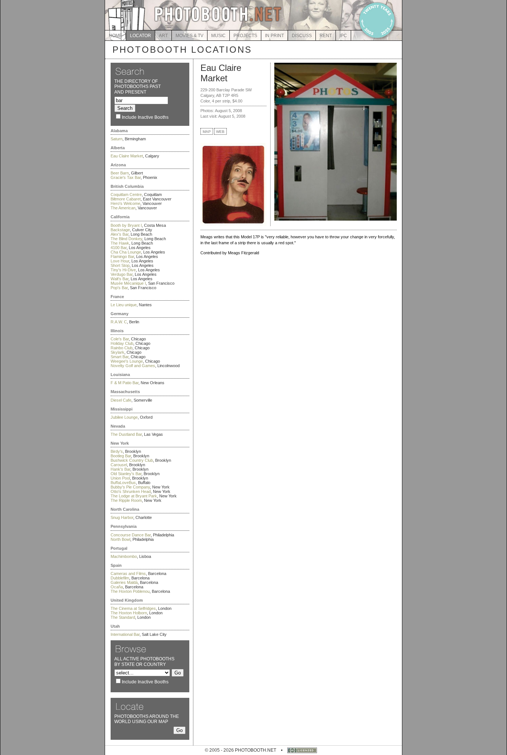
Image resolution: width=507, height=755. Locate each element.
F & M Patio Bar (124, 382)
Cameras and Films (128, 573)
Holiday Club (122, 343)
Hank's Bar (120, 469)
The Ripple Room (126, 500)
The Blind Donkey (126, 238)
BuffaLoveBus (123, 482)
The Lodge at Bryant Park (134, 496)
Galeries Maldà (124, 582)
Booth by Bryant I (126, 225)
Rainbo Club (122, 348)
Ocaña (117, 587)
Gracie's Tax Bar (126, 177)
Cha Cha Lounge (126, 252)
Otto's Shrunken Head (131, 491)
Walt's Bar (119, 279)
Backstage (120, 230)
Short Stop (120, 265)
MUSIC (218, 35)
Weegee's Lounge (127, 361)
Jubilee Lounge (124, 417)
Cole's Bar (120, 339)
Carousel (119, 465)
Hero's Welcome (125, 203)
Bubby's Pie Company (130, 487)
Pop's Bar (119, 287)
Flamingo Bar (122, 256)
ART (163, 35)
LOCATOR (140, 35)
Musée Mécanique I (128, 283)
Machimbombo (124, 556)
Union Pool (120, 478)
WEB (220, 132)
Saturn (116, 139)
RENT (326, 35)
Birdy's (117, 451)
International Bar (125, 634)
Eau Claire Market (127, 156)
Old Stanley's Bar (126, 473)
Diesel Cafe (121, 400)
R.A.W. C (119, 322)
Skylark (117, 352)
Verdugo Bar (122, 274)
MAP (207, 132)
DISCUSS (302, 35)
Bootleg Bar (121, 456)
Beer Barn (120, 173)
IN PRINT (274, 35)
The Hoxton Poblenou (130, 591)
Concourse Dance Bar (131, 535)
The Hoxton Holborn (129, 613)
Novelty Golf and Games (133, 365)
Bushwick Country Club (132, 460)
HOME (115, 35)
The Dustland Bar (126, 434)
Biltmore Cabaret (126, 199)
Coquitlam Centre (126, 194)
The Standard (123, 617)
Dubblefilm (120, 578)
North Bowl (120, 539)
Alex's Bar (119, 234)
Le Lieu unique (124, 305)
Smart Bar (119, 356)
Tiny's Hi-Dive (123, 270)
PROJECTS (245, 35)
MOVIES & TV (189, 35)
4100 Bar (119, 247)
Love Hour (120, 261)
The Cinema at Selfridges (133, 608)
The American (123, 208)
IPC (343, 35)
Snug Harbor (122, 517)
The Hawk (120, 243)
